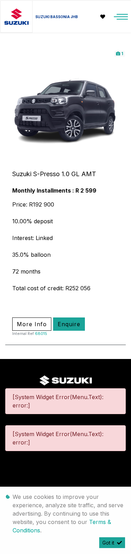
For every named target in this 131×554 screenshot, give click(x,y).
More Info (32, 324)
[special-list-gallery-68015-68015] (65, 109)
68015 (41, 333)
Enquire (69, 324)
